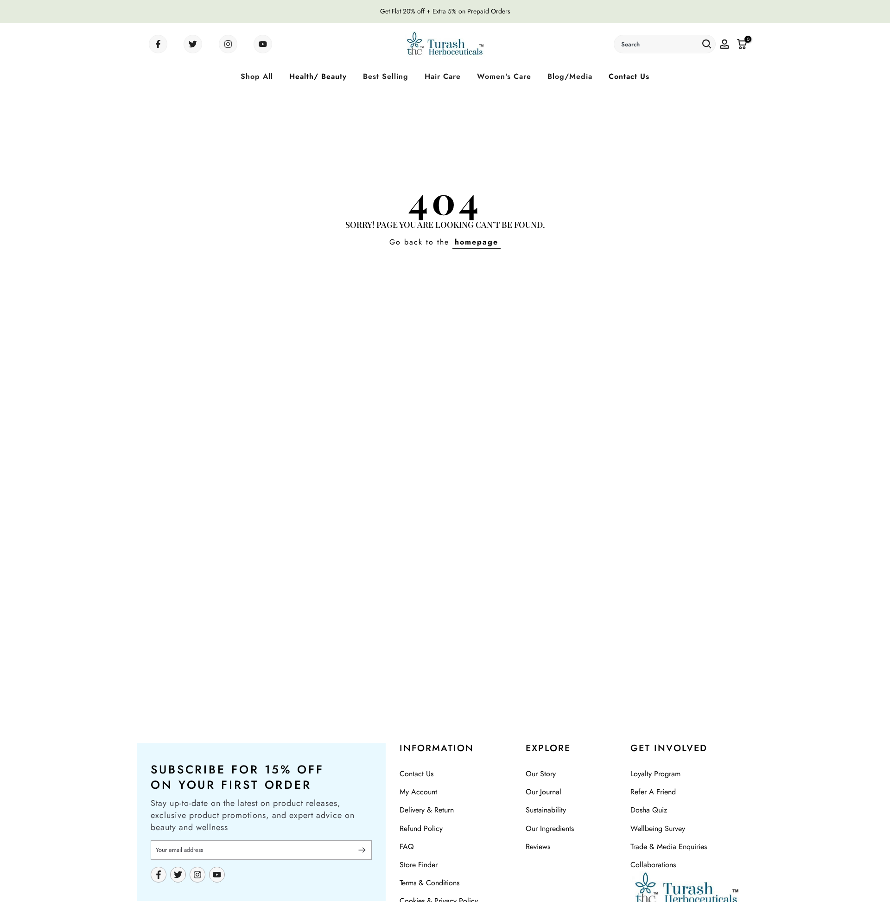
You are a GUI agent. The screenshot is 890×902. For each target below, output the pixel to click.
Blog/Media (569, 76)
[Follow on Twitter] (193, 44)
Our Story (541, 773)
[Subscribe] (358, 850)
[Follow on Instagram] (228, 44)
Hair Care (443, 76)
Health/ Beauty (318, 76)
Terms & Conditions (429, 882)
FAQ (407, 846)
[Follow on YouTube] (263, 44)
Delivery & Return (427, 810)
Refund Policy (421, 828)
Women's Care (504, 76)
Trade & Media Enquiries (668, 846)
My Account (418, 791)
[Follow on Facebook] (158, 44)
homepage (476, 242)
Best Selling (385, 76)
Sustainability (546, 810)
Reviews (538, 846)
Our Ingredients (550, 828)
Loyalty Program (655, 773)
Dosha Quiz (648, 810)
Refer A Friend (653, 791)
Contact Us (629, 76)
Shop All (257, 76)
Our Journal (543, 791)
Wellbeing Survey (657, 828)
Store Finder (419, 864)
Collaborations (653, 864)
